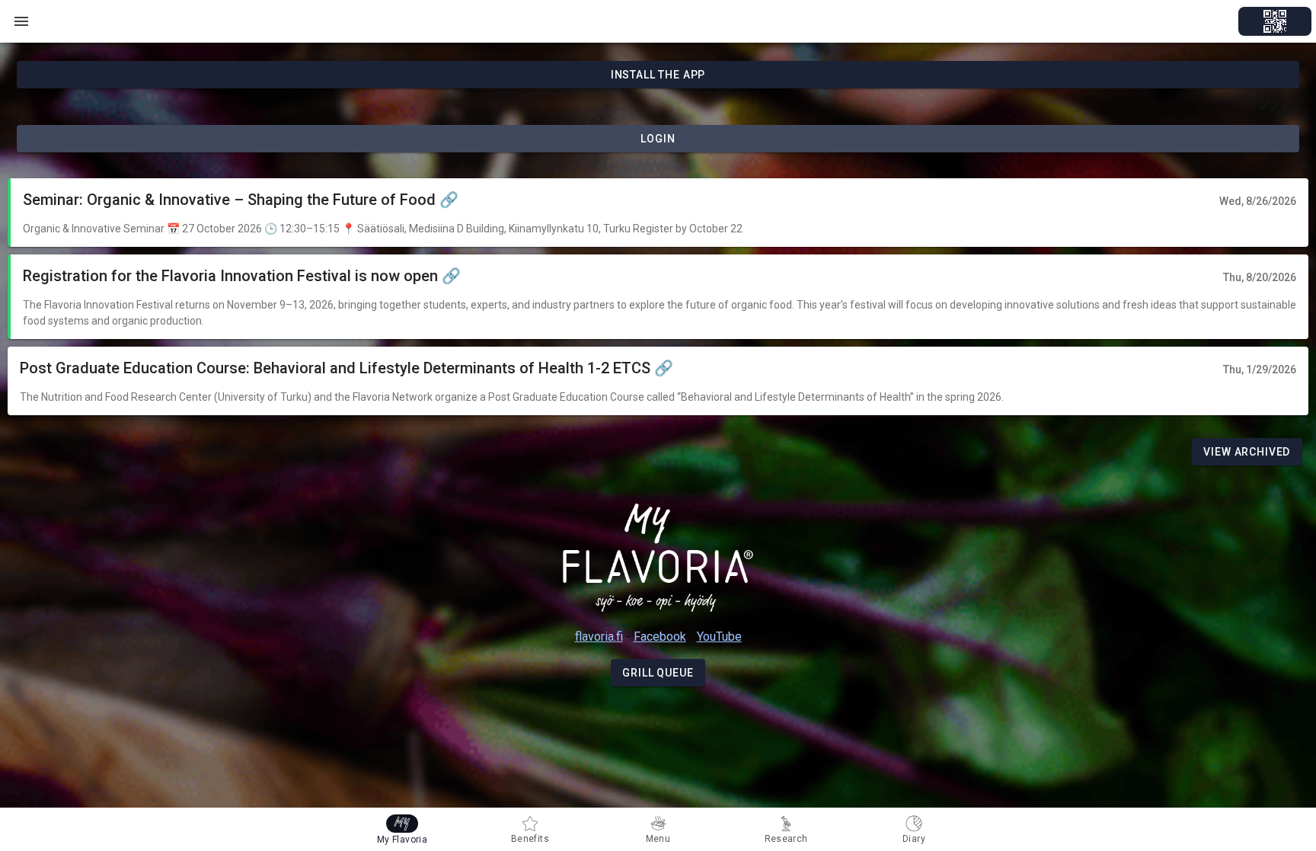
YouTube (719, 636)
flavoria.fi (599, 636)
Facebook (660, 636)
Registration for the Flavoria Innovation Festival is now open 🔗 (242, 276)
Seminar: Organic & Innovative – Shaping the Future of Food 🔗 (240, 199)
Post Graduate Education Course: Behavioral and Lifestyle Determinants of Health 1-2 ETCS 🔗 (346, 368)
